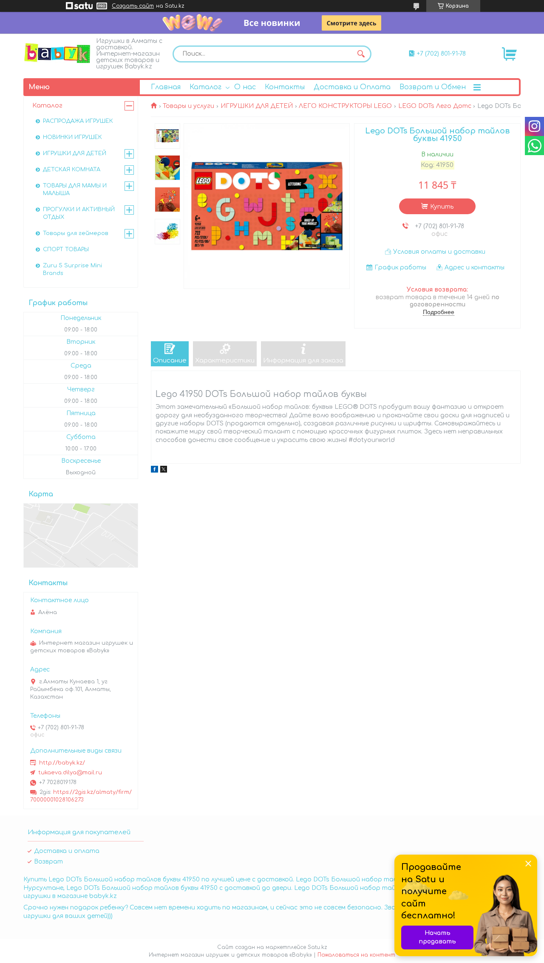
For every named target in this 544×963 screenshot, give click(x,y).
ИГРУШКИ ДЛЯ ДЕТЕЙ (257, 106)
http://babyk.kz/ (62, 763)
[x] (163, 470)
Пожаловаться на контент (356, 955)
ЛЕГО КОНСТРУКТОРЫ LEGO (345, 106)
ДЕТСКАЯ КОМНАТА (71, 170)
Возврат (48, 861)
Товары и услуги (188, 106)
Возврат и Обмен (433, 87)
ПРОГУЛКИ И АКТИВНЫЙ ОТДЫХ (79, 213)
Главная (166, 87)
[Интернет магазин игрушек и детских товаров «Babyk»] (57, 53)
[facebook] (154, 470)
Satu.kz (317, 947)
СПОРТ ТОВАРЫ (66, 249)
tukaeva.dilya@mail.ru (70, 773)
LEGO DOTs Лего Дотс (434, 106)
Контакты (285, 87)
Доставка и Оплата (352, 87)
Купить (441, 207)
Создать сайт (133, 6)
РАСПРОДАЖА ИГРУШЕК (78, 121)
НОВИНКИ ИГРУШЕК (72, 137)
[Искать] (360, 53)
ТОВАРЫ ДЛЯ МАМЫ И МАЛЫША (75, 189)
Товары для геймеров (75, 233)
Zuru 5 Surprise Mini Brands (72, 269)
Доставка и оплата (66, 851)
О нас (245, 87)
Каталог (205, 87)
